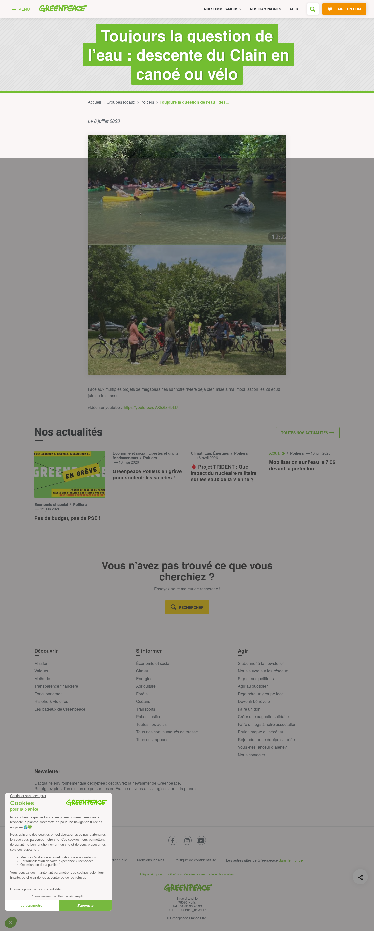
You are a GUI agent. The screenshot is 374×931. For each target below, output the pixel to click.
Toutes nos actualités (304, 432)
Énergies (144, 678)
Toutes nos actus (151, 724)
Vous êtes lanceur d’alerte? (262, 747)
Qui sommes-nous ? (223, 8)
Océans (143, 701)
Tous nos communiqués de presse (167, 732)
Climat (142, 671)
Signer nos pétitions (256, 678)
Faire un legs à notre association (267, 724)
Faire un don (249, 709)
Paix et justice (148, 716)
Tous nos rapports (152, 739)
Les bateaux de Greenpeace (59, 709)
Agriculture (146, 686)
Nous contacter (251, 755)
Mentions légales (150, 859)
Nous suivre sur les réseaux (263, 671)
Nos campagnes (265, 8)
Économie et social (153, 663)
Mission (41, 663)
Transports (145, 709)
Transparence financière (56, 686)
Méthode (42, 678)
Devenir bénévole (254, 701)
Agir (293, 8)
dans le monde (291, 860)
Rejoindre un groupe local (261, 694)
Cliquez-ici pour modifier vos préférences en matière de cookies (187, 874)
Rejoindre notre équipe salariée (266, 739)
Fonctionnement (49, 694)
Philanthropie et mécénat (260, 732)
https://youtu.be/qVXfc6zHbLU (151, 407)
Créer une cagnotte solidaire (263, 716)
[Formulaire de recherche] (313, 9)
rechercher (191, 607)
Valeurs (41, 671)
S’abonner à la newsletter (261, 663)
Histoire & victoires (51, 701)
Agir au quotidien (253, 686)
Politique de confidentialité (195, 859)
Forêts (142, 694)
